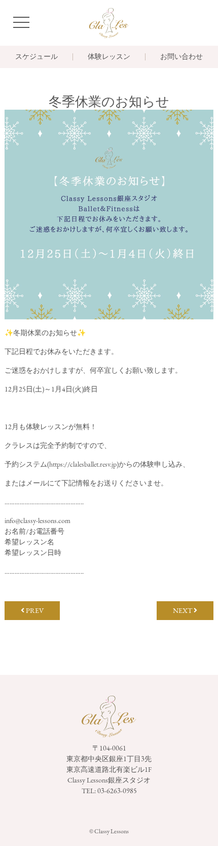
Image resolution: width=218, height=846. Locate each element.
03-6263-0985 (117, 790)
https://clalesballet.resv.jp (83, 464)
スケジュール (36, 56)
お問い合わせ (181, 56)
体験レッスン (109, 56)
